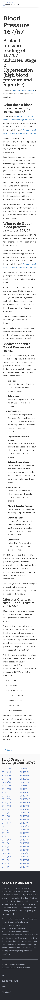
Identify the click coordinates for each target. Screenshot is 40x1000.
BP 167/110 (6, 806)
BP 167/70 (6, 823)
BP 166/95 (24, 779)
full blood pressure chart (23, 90)
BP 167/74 (6, 830)
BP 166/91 (24, 772)
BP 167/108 (6, 803)
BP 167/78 (6, 836)
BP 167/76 (6, 833)
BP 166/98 (6, 786)
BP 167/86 (6, 850)
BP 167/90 (6, 857)
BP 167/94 (6, 864)
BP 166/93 (24, 776)
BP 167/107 (25, 799)
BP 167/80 (6, 840)
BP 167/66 (24, 816)
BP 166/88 (6, 769)
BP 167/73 (24, 826)
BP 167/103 (25, 792)
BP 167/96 (6, 867)
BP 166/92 (6, 776)
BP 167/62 (24, 809)
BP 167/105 (25, 796)
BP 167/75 (24, 830)
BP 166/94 (6, 779)
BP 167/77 (24, 833)
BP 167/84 (6, 847)
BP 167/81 (24, 840)
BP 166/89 (24, 769)
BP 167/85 (24, 847)
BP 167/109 (25, 803)
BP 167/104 (6, 796)
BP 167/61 (6, 809)
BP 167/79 (24, 836)
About (5, 987)
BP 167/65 (6, 816)
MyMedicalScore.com (17, 964)
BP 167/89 (24, 853)
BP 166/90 (6, 772)
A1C (3, 975)
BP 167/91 (24, 857)
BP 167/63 (6, 813)
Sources (8, 750)
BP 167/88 (6, 853)
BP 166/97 (24, 782)
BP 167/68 (6, 820)
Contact (6, 992)
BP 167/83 (24, 843)
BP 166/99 (24, 786)
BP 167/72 (6, 826)
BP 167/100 (6, 789)
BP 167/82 (6, 843)
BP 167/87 (24, 850)
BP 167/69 (24, 820)
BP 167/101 (24, 789)
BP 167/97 (24, 867)
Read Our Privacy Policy (12, 967)
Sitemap (26, 967)
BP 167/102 (6, 792)
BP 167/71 (24, 823)
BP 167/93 (24, 860)
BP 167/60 (24, 806)
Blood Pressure (10, 981)
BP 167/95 (24, 864)
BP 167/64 (24, 813)
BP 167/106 (6, 799)
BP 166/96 (6, 782)
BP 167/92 (6, 860)
